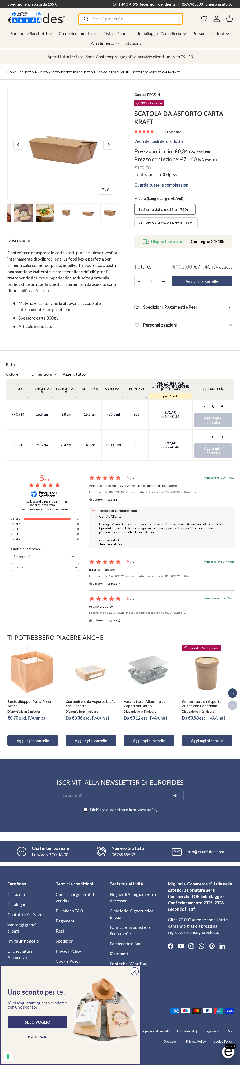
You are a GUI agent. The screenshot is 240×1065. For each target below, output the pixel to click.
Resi (60, 930)
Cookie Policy (68, 961)
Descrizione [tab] (19, 240)
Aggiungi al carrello (202, 281)
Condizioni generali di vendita (149, 1031)
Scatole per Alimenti (114, 72)
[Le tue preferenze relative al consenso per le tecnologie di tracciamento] (8, 1056)
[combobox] (130, 19)
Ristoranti (119, 953)
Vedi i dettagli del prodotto (158, 141)
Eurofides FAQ (69, 910)
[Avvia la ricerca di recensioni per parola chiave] (76, 567)
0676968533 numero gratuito (207, 4)
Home (12, 72)
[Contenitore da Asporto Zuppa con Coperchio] (207, 670)
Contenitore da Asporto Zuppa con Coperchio (201, 703)
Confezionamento (33, 72)
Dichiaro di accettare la (124, 809)
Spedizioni (65, 941)
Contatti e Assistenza (27, 914)
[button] (230, 19)
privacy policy (145, 809)
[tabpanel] (63, 290)
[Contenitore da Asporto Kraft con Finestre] (91, 670)
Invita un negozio (23, 941)
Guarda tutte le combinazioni (161, 184)
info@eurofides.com (205, 851)
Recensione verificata (220, 477)
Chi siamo (16, 894)
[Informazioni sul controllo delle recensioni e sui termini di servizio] (66, 502)
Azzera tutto (74, 374)
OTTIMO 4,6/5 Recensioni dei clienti (143, 4)
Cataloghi (16, 904)
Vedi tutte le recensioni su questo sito (44, 509)
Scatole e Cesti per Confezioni (73, 72)
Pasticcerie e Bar (125, 943)
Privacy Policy (68, 951)
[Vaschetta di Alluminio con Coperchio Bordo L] (149, 670)
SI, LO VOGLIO (37, 1022)
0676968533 (123, 854)
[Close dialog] (135, 971)
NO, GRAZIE (37, 1037)
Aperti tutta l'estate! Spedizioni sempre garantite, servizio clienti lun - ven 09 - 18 (120, 56)
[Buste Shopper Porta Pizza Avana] (33, 670)
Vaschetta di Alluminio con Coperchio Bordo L (146, 703)
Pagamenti (65, 920)
